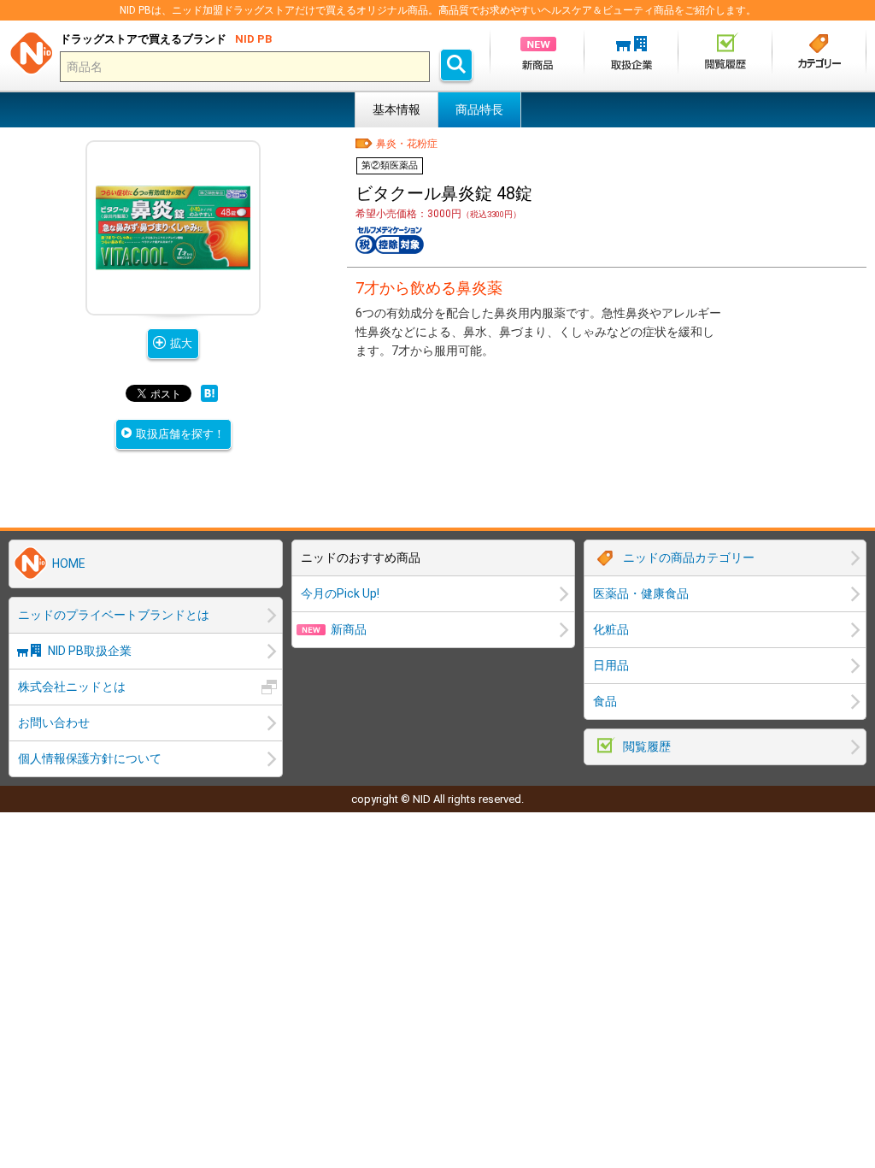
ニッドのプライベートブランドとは (113, 615)
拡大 (181, 343)
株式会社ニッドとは (72, 686)
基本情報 (396, 109)
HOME (68, 563)
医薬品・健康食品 (641, 593)
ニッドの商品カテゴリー (689, 557)
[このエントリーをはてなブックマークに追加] (209, 397)
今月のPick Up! (340, 593)
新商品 (349, 629)
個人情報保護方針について (89, 758)
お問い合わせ (54, 722)
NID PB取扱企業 (90, 651)
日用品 (611, 665)
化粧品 (611, 629)
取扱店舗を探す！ (180, 434)
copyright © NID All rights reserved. (437, 799)
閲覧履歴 (647, 746)
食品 (605, 701)
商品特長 (479, 109)
